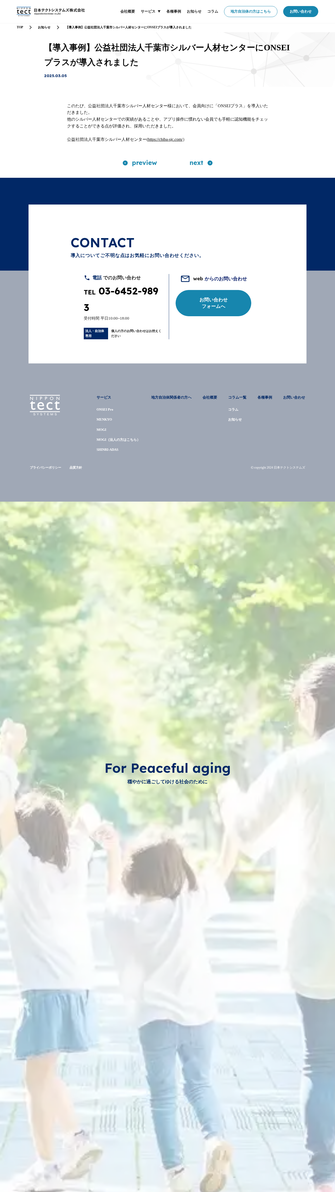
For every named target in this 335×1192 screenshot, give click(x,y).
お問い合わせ (301, 11)
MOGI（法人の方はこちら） (118, 440)
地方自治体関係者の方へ (171, 397)
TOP (20, 27)
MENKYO (104, 419)
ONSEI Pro (105, 409)
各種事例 (173, 11)
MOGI (101, 430)
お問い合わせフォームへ (213, 303)
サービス (148, 11)
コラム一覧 (237, 397)
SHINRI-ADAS (107, 450)
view (144, 163)
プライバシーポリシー (45, 467)
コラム (212, 11)
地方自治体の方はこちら (251, 11)
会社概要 (127, 11)
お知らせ (194, 11)
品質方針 (76, 467)
